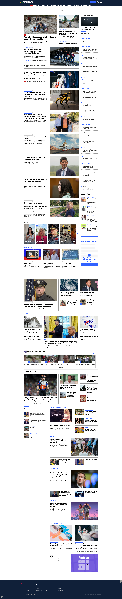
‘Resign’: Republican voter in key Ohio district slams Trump (82, 365)
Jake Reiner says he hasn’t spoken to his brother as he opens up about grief (87, 293)
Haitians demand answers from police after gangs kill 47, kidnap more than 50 (90, 174)
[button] (52, 2)
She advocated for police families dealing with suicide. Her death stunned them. (90, 127)
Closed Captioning (61, 584)
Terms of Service (39, 588)
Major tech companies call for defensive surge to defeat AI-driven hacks (91, 493)
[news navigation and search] (101, 2)
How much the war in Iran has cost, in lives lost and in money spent (35, 61)
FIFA (63, 372)
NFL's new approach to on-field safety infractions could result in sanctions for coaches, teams (92, 379)
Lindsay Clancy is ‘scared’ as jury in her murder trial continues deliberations (35, 181)
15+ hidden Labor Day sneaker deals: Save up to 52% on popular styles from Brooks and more (92, 228)
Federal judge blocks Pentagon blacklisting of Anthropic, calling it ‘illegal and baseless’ (65, 493)
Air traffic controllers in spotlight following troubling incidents (92, 301)
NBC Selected (60, 590)
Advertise (59, 588)
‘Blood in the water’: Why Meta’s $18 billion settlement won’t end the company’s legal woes (58, 474)
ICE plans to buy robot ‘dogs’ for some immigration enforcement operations (34, 94)
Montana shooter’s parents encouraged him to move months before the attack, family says (35, 116)
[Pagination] (93, 353)
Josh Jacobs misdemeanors (54, 372)
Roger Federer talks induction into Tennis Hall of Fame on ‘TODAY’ (68, 387)
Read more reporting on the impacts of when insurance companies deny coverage (34, 215)
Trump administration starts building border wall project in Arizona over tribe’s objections (90, 182)
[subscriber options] (98, 2)
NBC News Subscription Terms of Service (43, 590)
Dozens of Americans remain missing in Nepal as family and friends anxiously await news (89, 91)
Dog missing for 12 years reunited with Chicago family (90, 104)
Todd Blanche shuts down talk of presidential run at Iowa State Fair (48, 365)
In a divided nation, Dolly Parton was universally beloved (60, 426)
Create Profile (89, 264)
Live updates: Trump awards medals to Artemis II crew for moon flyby (89, 143)
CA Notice (37, 586)
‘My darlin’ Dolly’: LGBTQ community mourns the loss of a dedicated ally (90, 430)
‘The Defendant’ (66, 263)
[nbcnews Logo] (21, 583)
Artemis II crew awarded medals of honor (37, 81)
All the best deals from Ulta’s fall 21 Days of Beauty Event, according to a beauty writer (92, 201)
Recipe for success (48, 263)
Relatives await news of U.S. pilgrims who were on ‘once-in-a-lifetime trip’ (68, 33)
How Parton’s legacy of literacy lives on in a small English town (91, 422)
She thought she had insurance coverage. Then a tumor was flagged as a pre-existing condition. (35, 204)
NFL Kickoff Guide (43, 372)
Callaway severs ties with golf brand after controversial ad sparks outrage (71, 394)
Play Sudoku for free (55, 557)
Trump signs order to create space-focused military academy (35, 73)
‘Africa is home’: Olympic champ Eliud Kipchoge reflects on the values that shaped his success (92, 389)
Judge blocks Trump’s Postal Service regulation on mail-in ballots (88, 330)
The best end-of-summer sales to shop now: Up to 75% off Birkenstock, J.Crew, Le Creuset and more (92, 219)
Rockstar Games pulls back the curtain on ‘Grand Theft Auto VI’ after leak (58, 504)
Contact (26, 584)
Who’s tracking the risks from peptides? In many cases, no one (61, 544)
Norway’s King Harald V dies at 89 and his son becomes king (90, 188)
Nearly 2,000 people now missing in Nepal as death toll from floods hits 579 (40, 38)
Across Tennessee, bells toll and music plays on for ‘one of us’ (91, 413)
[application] (40, 24)
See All (89, 234)
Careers (26, 588)
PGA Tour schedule (77, 372)
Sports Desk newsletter (88, 372)
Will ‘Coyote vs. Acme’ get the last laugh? (35, 138)
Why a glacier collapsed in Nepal (68, 43)
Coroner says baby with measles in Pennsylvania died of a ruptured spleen (37, 436)
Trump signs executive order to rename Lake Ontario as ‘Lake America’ (89, 337)
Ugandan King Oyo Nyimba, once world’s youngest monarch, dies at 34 (90, 135)
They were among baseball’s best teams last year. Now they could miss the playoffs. (90, 150)
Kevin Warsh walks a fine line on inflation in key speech (34, 158)
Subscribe (59, 586)
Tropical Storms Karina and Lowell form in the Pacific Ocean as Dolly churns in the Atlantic (90, 112)
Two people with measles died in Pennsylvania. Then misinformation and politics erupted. (86, 545)
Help (26, 586)
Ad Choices (27, 590)
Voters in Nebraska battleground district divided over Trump (31, 365)
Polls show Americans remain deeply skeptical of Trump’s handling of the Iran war (33, 51)
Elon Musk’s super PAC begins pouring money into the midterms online (90, 82)
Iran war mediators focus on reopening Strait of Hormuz (35, 66)
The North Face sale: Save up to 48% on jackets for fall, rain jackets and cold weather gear (91, 210)
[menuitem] (37, 2)
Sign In (92, 267)
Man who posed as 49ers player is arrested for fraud (91, 399)
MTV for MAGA (28, 263)
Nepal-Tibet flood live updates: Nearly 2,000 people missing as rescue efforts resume (37, 429)
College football (68, 372)
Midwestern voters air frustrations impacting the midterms (64, 366)
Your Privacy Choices (42, 584)
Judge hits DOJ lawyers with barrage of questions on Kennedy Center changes (32, 330)
